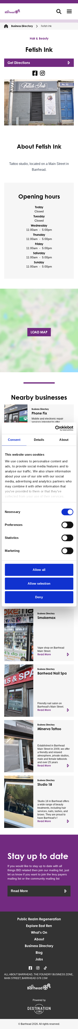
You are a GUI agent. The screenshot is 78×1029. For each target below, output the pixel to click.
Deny (39, 597)
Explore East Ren (39, 926)
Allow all (39, 569)
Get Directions (18, 63)
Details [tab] (39, 439)
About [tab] (63, 439)
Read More (44, 654)
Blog (39, 952)
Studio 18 (44, 784)
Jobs (39, 959)
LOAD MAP (39, 332)
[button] (69, 11)
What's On (39, 932)
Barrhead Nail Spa (52, 673)
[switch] (67, 525)
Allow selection (39, 583)
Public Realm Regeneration (39, 919)
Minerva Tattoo (49, 729)
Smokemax (46, 618)
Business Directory (22, 26)
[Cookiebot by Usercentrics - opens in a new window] (55, 428)
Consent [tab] (14, 439)
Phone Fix (39, 413)
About (39, 939)
